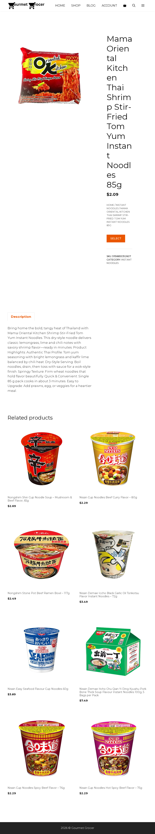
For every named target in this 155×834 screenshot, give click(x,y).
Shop (76, 5)
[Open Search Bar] (133, 5)
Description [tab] (21, 317)
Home (60, 5)
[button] (142, 5)
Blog (91, 5)
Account (109, 5)
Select (115, 238)
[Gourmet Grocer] (26, 5)
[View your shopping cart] (124, 5)
